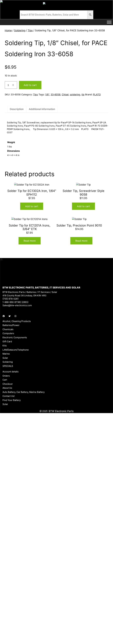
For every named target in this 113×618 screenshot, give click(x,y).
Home (8, 30)
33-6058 (55, 94)
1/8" (47, 94)
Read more (30, 240)
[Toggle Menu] (109, 22)
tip (83, 94)
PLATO (97, 94)
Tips (30, 30)
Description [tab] (17, 109)
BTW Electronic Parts (61, 411)
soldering (75, 94)
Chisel (65, 94)
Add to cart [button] (31, 206)
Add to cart (30, 85)
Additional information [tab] (42, 109)
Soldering (19, 30)
